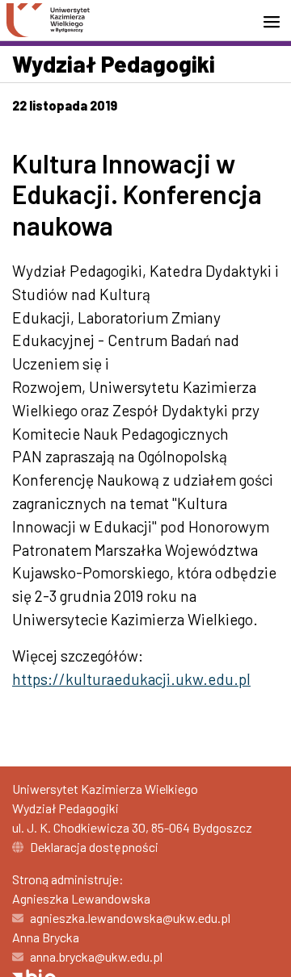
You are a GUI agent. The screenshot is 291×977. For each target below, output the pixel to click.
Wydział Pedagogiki (113, 63)
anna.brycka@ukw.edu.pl (96, 956)
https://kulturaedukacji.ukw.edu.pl (131, 679)
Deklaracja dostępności (94, 846)
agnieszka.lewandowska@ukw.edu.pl (130, 917)
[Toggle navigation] (276, 22)
